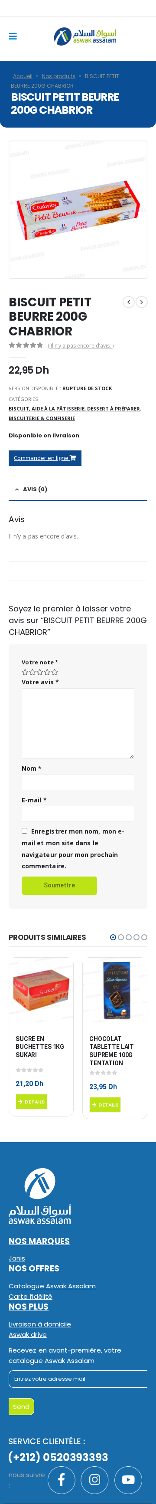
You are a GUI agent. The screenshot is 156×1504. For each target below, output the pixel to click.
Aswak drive (28, 1334)
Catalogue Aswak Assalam (52, 1286)
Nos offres (34, 1268)
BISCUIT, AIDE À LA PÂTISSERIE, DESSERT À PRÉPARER (74, 408)
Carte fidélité (30, 1296)
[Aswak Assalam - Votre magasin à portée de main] (85, 36)
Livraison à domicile (40, 1324)
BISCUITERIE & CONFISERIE (42, 418)
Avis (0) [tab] (35, 489)
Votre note (40, 662)
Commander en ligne (42, 458)
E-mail (34, 800)
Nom (32, 768)
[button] (113, 937)
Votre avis (40, 682)
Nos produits (58, 76)
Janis (17, 1258)
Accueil (22, 76)
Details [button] (35, 1101)
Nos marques (39, 1241)
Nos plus (29, 1307)
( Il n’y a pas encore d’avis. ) (81, 345)
